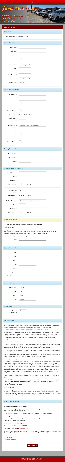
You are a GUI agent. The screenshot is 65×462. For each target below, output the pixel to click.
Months (29, 212)
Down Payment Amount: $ (12, 311)
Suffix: (15, 59)
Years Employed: (12, 184)
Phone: (15, 176)
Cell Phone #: (13, 157)
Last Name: (13, 55)
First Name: (13, 47)
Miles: (15, 268)
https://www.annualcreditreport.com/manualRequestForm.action (33, 432)
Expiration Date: (12, 82)
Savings (29, 195)
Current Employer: (12, 172)
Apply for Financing (32, 445)
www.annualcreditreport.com (20, 428)
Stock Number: (13, 287)
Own (20, 114)
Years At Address (12, 111)
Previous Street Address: (12, 126)
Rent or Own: (13, 114)
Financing (30, 2)
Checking (21, 195)
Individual (21, 36)
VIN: (15, 252)
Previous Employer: (11, 200)
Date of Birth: (13, 65)
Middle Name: (13, 51)
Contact (37, 2)
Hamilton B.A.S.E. (35, 458)
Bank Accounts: (12, 195)
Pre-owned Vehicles (13, 2)
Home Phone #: (12, 153)
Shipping (23, 2)
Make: (15, 260)
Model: (15, 264)
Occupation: (13, 180)
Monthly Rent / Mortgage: (13, 118)
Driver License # (12, 74)
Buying (31, 114)
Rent (25, 114)
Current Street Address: (13, 95)
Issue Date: (13, 78)
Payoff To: (14, 272)
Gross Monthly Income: (13, 191)
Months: (29, 184)
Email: (15, 161)
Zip (16, 107)
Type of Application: (11, 36)
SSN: (15, 68)
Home (3, 2)
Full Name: (14, 239)
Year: (15, 256)
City (15, 99)
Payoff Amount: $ (12, 276)
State (15, 103)
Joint (28, 36)
